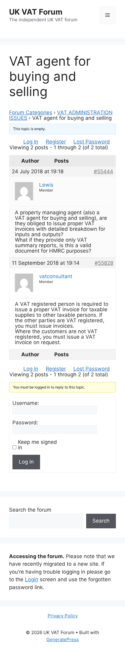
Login (31, 579)
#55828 (104, 263)
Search (101, 521)
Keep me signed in (37, 444)
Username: (25, 403)
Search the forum (30, 510)
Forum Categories (30, 112)
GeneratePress (62, 639)
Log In (30, 142)
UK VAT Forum (35, 11)
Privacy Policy (63, 616)
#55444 (103, 171)
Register (56, 142)
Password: (25, 422)
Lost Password (91, 142)
